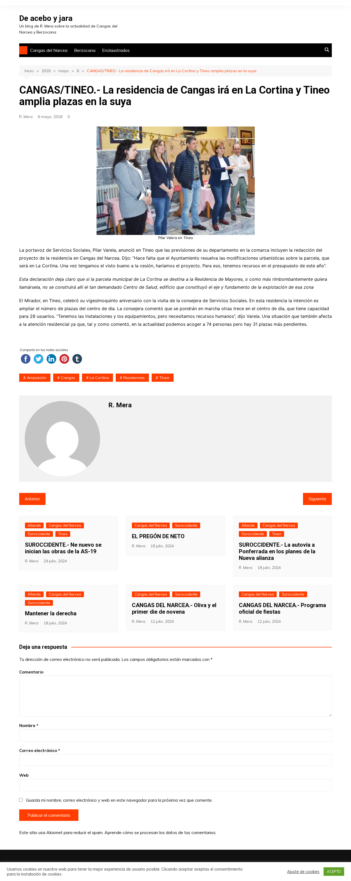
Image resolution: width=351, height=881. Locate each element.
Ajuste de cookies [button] (303, 871)
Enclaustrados (116, 50)
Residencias (134, 377)
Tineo (164, 377)
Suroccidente (39, 534)
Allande (34, 525)
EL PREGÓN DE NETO (158, 536)
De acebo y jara (45, 18)
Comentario (31, 672)
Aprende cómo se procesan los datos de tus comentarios (160, 832)
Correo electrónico (39, 750)
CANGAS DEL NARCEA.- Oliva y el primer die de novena (174, 608)
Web (24, 775)
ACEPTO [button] (334, 871)
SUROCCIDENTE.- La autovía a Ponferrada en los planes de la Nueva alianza (277, 551)
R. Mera (26, 116)
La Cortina (99, 377)
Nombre (28, 725)
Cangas (68, 377)
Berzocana (84, 50)
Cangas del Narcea (48, 50)
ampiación (36, 377)
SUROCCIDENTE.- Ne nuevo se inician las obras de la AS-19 (63, 548)
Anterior (32, 498)
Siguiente (317, 498)
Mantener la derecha (51, 613)
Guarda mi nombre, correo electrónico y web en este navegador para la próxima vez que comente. (119, 800)
